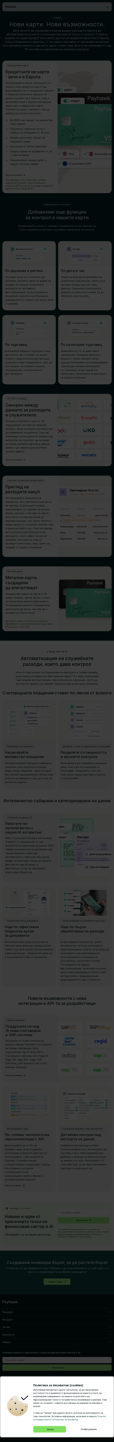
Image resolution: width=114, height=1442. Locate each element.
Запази (50, 1429)
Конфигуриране (89, 1429)
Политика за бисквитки (66, 1419)
